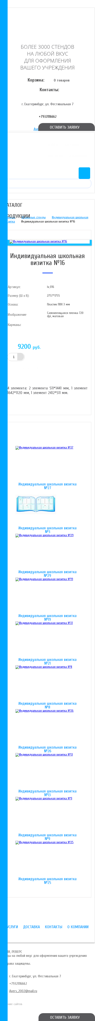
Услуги (53, 145)
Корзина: (36, 80)
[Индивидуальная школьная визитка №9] (47, 815)
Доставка (71, 145)
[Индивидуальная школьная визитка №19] (47, 596)
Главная (10, 217)
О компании (78, 156)
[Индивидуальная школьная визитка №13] (47, 771)
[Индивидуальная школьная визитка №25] (47, 859)
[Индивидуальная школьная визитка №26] (47, 727)
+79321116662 (47, 116)
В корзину (31, 368)
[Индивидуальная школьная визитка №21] (47, 639)
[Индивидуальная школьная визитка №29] (47, 552)
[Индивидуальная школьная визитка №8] (47, 683)
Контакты (55, 156)
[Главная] (47, 21)
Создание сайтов (11, 1004)
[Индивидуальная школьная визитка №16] (38, 241)
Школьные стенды (33, 217)
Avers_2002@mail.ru (23, 991)
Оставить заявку (65, 1017)
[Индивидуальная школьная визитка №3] (47, 508)
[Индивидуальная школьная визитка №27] (47, 464)
